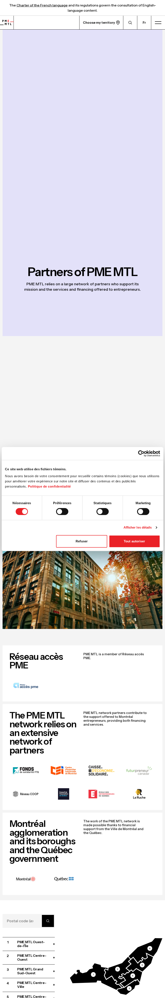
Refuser (82, 541)
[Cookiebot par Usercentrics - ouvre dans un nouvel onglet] (141, 453)
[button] (96, 976)
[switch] (62, 511)
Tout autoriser (134, 541)
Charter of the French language (42, 5)
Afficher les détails (138, 527)
